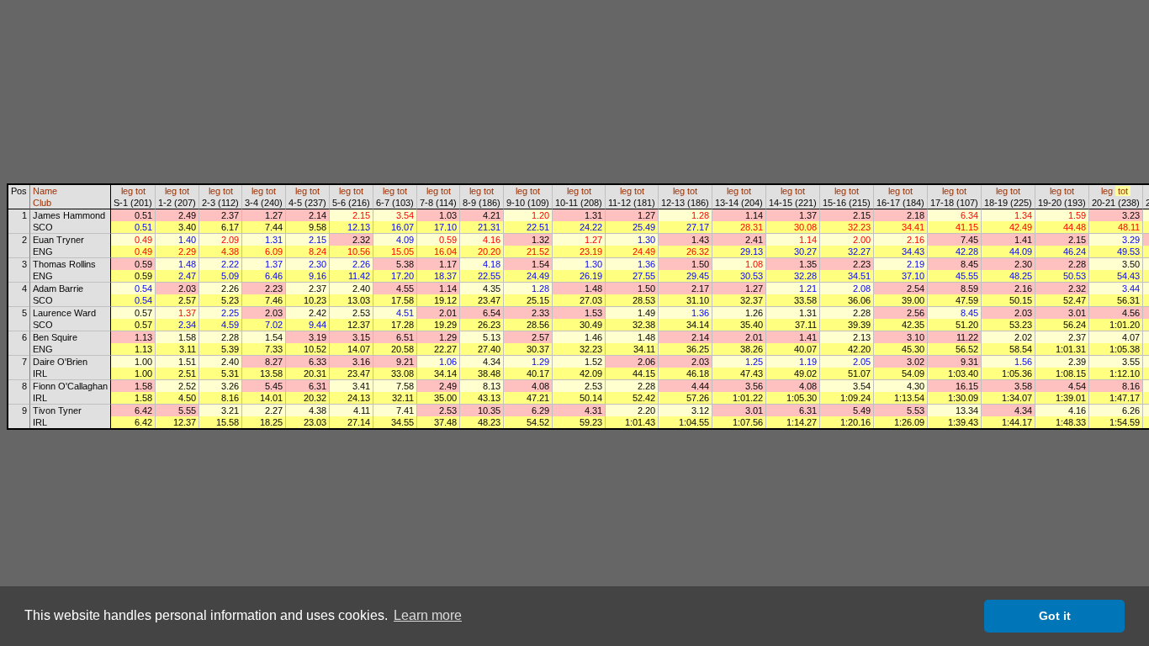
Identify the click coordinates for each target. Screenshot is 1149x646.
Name (45, 191)
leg (127, 191)
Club (42, 203)
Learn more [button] (428, 615)
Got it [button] (1055, 615)
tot (140, 191)
